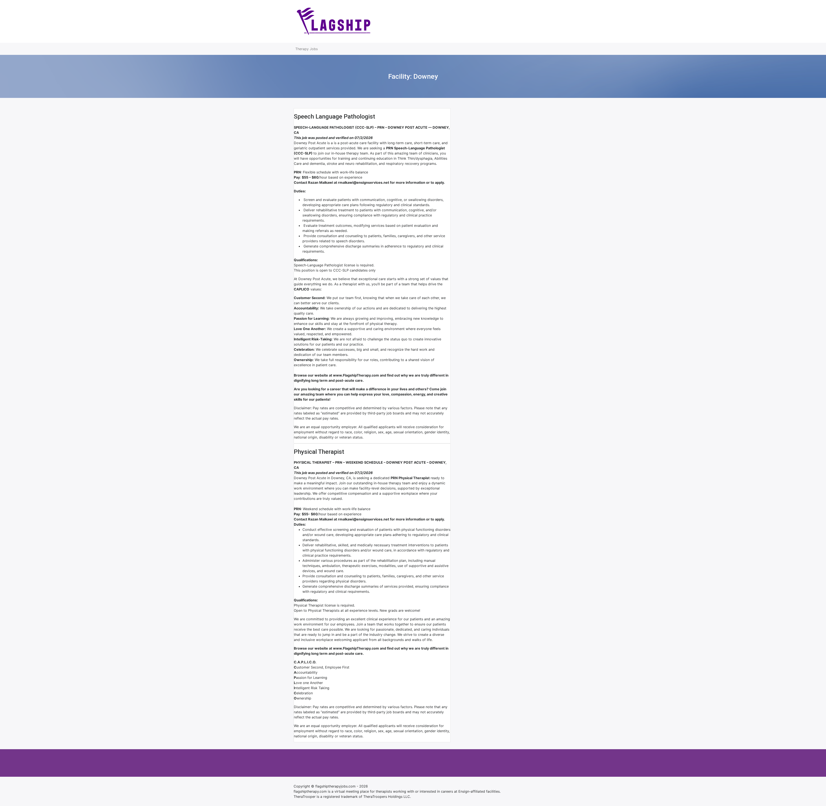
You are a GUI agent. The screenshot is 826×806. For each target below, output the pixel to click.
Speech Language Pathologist (334, 116)
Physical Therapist (319, 451)
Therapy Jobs (306, 49)
